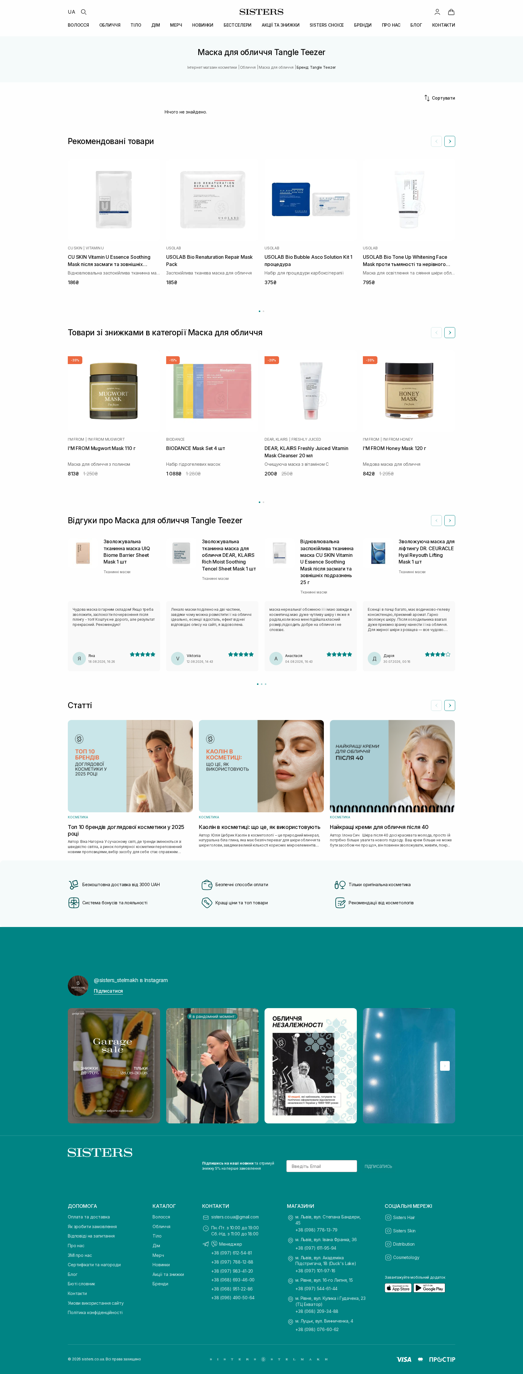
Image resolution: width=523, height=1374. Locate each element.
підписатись (378, 1166)
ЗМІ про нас (80, 1255)
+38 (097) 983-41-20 (232, 1271)
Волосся (161, 1216)
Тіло (157, 1235)
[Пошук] (83, 12)
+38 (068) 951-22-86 (232, 1288)
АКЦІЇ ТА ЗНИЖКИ (281, 25)
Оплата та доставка (89, 1216)
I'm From (76, 439)
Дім (156, 1245)
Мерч (158, 1255)
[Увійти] (437, 12)
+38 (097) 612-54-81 (231, 1252)
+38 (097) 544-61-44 (316, 1288)
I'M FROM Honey (398, 439)
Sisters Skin (404, 1230)
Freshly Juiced (306, 439)
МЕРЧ (176, 25)
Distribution (404, 1244)
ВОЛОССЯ (78, 25)
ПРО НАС (391, 25)
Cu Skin (75, 248)
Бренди (160, 1283)
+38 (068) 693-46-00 (233, 1279)
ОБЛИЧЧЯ (109, 25)
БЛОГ (416, 25)
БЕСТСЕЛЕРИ (238, 25)
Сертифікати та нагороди (94, 1264)
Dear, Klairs (276, 439)
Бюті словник (81, 1283)
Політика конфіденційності (95, 1312)
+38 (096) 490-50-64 (233, 1297)
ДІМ (155, 25)
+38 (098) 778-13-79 (316, 1229)
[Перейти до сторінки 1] (259, 311)
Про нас (76, 1245)
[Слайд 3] (265, 684)
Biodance (175, 439)
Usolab (173, 248)
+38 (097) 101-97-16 (315, 1270)
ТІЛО (135, 25)
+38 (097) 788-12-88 (232, 1261)
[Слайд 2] (261, 684)
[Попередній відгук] (436, 520)
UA (71, 12)
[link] (451, 12)
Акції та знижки (168, 1274)
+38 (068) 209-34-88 (316, 1311)
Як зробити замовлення (92, 1226)
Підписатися (108, 991)
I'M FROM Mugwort (106, 439)
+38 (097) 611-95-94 (315, 1248)
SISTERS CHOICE (327, 25)
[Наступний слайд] (449, 141)
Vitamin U (95, 248)
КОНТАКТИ (443, 25)
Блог (72, 1274)
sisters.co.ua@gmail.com (235, 1216)
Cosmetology (406, 1257)
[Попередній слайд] (436, 141)
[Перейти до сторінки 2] (263, 311)
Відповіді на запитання (91, 1235)
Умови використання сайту (96, 1303)
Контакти (77, 1293)
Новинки (161, 1264)
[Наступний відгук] (449, 520)
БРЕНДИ (363, 25)
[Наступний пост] (445, 1066)
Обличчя (161, 1226)
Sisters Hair (404, 1217)
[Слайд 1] (257, 684)
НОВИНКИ (202, 25)
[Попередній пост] (78, 1066)
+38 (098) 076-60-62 (317, 1329)
